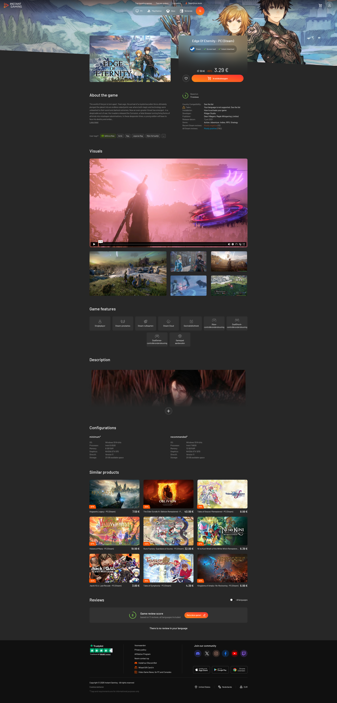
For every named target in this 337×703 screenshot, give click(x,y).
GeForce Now (109, 136)
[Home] (13, 5)
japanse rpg (138, 136)
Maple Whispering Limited (228, 116)
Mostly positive (210, 128)
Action (207, 122)
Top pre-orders (162, 3)
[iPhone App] (201, 669)
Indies (222, 122)
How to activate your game (215, 110)
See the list (208, 104)
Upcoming (176, 3)
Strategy (234, 122)
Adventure (214, 122)
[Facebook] (225, 653)
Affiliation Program (142, 654)
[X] (207, 653)
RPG (228, 122)
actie (120, 136)
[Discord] (197, 653)
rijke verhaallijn (153, 136)
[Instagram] (216, 653)
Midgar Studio (210, 113)
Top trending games (143, 3)
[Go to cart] (320, 5)
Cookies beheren (97, 687)
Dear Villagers (210, 116)
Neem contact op (142, 658)
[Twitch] (243, 653)
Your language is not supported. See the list (222, 107)
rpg (127, 136)
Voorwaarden (140, 645)
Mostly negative (211, 125)
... (163, 136)
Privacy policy (140, 650)
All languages (241, 600)
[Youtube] (234, 653)
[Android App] (220, 669)
